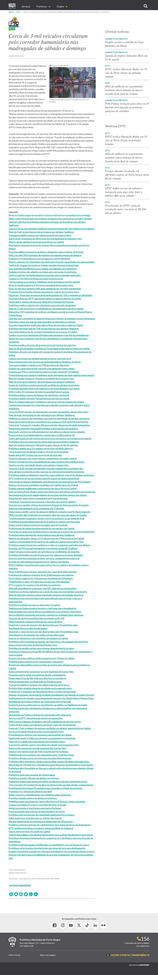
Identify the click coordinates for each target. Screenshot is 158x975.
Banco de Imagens (48, 955)
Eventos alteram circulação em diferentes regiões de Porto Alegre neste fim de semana (127, 174)
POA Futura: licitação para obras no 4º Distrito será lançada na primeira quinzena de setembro (127, 107)
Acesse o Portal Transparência (130, 955)
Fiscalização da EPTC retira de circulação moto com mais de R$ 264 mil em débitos (125, 209)
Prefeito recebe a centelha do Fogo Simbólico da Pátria (124, 43)
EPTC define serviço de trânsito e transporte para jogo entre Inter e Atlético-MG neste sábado (124, 191)
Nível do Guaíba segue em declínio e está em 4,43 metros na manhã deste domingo (49, 215)
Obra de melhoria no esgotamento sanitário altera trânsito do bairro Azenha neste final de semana (124, 89)
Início (11, 12)
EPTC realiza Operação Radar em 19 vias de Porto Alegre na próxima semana (126, 72)
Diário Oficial (14, 955)
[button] (145, 6)
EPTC (18, 12)
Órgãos (60, 6)
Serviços (26, 6)
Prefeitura (41, 6)
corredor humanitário (20, 885)
